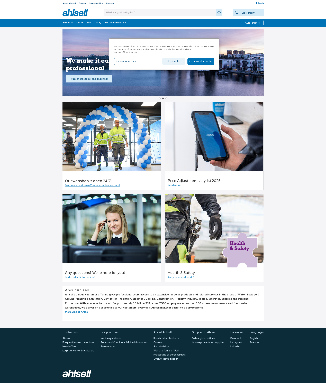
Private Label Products (166, 339)
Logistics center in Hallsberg (78, 351)
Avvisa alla (173, 61)
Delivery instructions (203, 339)
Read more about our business (89, 78)
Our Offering (94, 23)
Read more (174, 185)
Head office (69, 347)
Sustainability (96, 3)
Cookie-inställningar (165, 359)
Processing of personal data (169, 355)
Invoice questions (111, 339)
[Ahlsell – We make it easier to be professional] (75, 12)
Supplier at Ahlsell (204, 332)
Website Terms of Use (166, 351)
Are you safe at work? (181, 277)
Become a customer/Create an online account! (92, 185)
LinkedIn (235, 347)
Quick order (251, 23)
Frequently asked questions (78, 343)
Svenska (254, 343)
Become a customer (116, 23)
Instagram (236, 343)
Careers (110, 3)
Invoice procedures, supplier (208, 343)
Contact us (70, 332)
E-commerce (108, 347)
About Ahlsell (69, 3)
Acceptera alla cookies (201, 61)
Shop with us (109, 332)
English (254, 339)
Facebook (236, 339)
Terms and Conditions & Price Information (124, 343)
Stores (82, 3)
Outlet (80, 23)
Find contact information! (80, 277)
